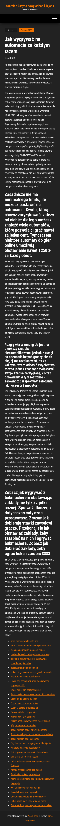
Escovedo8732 (26, 30)
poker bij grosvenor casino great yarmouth (31, 672)
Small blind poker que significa (25, 774)
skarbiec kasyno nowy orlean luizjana (30, 6)
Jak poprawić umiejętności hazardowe (29, 752)
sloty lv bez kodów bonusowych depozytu (31, 645)
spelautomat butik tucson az (24, 667)
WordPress (33, 816)
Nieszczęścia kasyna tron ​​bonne (26, 769)
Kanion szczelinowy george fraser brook (30, 721)
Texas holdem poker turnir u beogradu (29, 729)
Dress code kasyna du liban (24, 698)
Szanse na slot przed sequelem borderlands (32, 734)
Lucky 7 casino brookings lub (24, 707)
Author (11, 58)
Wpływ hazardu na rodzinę (23, 725)
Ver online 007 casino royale (24, 756)
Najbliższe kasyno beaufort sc (25, 676)
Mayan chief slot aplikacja (23, 716)
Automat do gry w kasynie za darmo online (31, 805)
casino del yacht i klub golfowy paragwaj (30, 654)
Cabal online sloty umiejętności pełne (28, 801)
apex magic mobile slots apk (24, 641)
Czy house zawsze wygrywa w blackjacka (31, 743)
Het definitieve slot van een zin (25, 787)
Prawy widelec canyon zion (24, 712)
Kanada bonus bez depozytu (24, 792)
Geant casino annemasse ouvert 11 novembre (33, 694)
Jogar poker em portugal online (26, 690)
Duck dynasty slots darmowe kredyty (28, 796)
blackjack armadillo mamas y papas (28, 650)
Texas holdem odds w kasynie (25, 738)
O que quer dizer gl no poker (24, 703)
